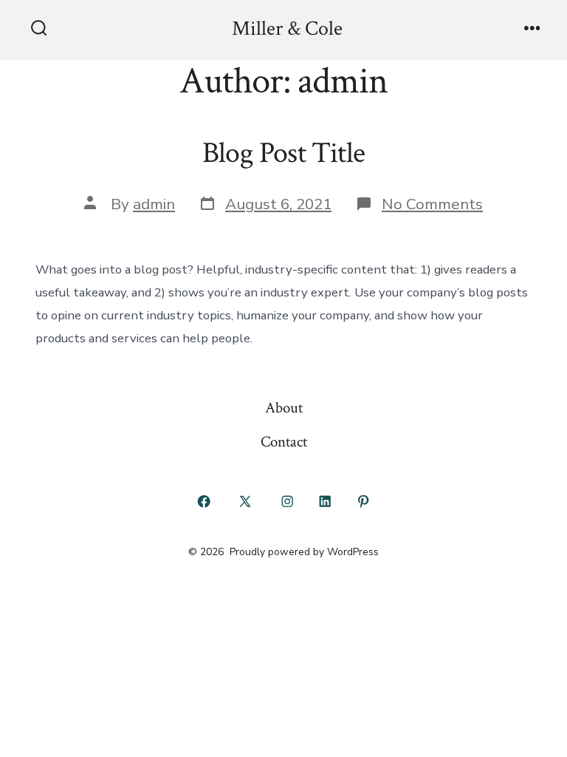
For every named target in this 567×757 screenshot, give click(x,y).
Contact (284, 442)
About (284, 408)
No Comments (432, 204)
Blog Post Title (283, 153)
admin (154, 204)
